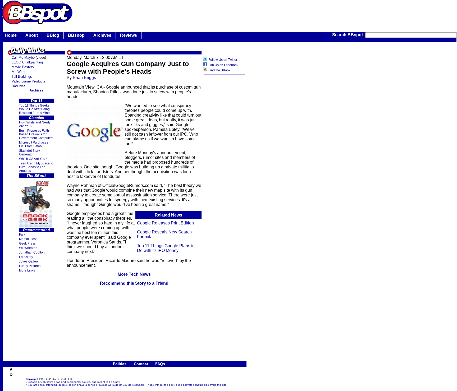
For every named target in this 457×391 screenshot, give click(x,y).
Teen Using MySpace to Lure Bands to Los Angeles (36, 167)
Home (11, 35)
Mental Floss (28, 239)
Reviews (128, 35)
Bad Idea (18, 86)
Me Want (18, 72)
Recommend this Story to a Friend (134, 283)
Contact (141, 364)
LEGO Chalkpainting (27, 62)
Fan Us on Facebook (223, 65)
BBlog (53, 35)
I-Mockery (26, 257)
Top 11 (36, 101)
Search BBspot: (348, 35)
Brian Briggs (84, 77)
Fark (22, 234)
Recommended (36, 230)
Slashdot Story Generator (29, 152)
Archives (102, 35)
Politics (119, 364)
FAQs (160, 364)
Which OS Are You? (33, 159)
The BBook (36, 175)
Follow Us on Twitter (222, 60)
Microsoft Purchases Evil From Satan (33, 144)
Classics (36, 118)
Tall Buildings (22, 77)
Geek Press (27, 243)
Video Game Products (28, 81)
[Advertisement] (170, 12)
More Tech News (134, 274)
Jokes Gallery (29, 261)
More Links (27, 270)
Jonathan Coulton (32, 252)
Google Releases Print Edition (165, 223)
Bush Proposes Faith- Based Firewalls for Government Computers (36, 134)
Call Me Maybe (23, 57)
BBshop (76, 35)
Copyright (32, 379)
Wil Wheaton (28, 248)
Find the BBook (219, 70)
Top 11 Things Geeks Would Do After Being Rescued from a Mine (34, 109)
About (31, 35)
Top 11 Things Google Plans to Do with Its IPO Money (166, 248)
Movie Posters (23, 67)
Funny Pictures (29, 266)
